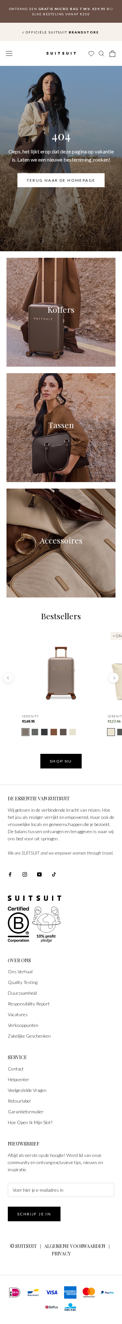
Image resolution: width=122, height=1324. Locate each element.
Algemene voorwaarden (74, 1246)
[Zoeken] (102, 53)
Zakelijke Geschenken (29, 1036)
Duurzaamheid (22, 993)
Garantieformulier (26, 1111)
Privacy (61, 1254)
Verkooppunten (23, 1025)
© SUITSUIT (23, 1246)
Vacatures (18, 1014)
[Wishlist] (91, 53)
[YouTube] (39, 873)
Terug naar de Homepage (61, 180)
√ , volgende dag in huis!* (61, 26)
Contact (16, 1068)
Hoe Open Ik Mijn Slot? (30, 1122)
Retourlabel (19, 1101)
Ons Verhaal (20, 971)
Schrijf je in (34, 1214)
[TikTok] (54, 873)
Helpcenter (18, 1079)
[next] (114, 678)
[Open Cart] (113, 53)
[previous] (8, 678)
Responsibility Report (29, 1003)
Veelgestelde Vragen (27, 1090)
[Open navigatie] (9, 53)
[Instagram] (24, 873)
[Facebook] (10, 873)
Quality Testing (22, 982)
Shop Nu (61, 761)
